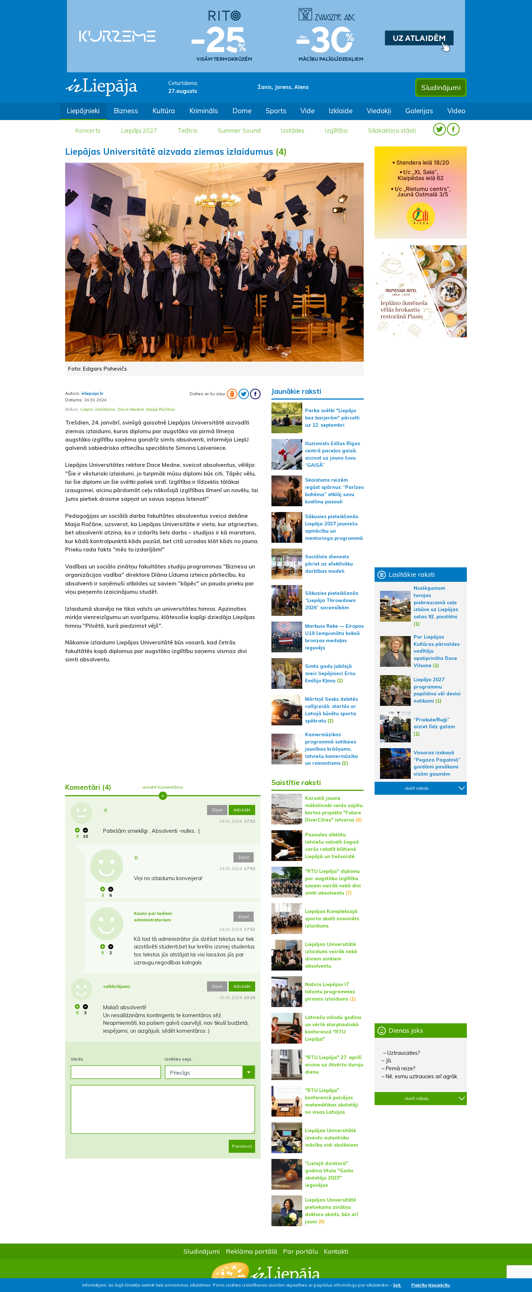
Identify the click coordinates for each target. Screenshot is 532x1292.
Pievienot (242, 1146)
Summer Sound (239, 130)
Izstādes (292, 130)
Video (456, 110)
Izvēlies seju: (178, 1059)
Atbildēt (241, 810)
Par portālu (300, 1251)
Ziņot (217, 810)
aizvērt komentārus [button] (162, 787)
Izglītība (336, 130)
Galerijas (419, 110)
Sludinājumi (441, 87)
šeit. (397, 1285)
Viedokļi (379, 110)
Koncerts (88, 130)
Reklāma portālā (251, 1251)
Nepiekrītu (439, 1285)
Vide (307, 110)
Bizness (126, 110)
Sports (276, 110)
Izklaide (340, 110)
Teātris (188, 130)
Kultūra (163, 110)
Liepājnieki (83, 110)
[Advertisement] (163, 720)
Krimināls (203, 110)
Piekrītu (419, 1285)
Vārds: (77, 1059)
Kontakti (336, 1251)
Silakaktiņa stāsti (392, 130)
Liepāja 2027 (139, 130)
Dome (242, 110)
